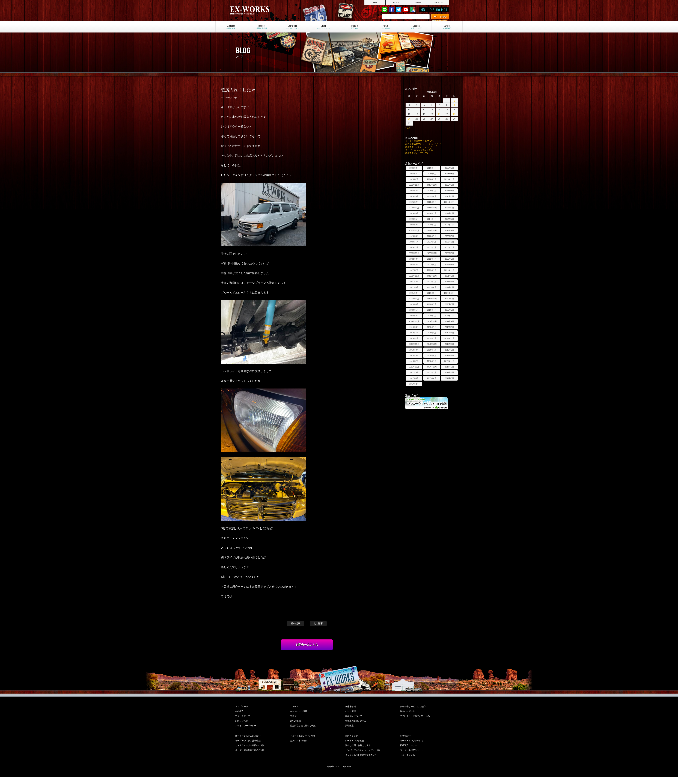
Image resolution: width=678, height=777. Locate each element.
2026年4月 (431, 174)
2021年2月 (414, 293)
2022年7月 (431, 259)
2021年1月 (431, 293)
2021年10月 (432, 276)
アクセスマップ (242, 716)
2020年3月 (449, 310)
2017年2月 (414, 384)
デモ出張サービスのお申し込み (415, 716)
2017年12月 (449, 361)
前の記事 (295, 623)
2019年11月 (414, 321)
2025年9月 (449, 185)
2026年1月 (431, 179)
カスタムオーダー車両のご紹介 (250, 745)
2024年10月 (432, 208)
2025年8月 (414, 190)
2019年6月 (449, 327)
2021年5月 (414, 287)
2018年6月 (449, 350)
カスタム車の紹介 (298, 740)
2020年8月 (414, 304)
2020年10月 (432, 299)
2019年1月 (431, 338)
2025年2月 (414, 202)
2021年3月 (449, 287)
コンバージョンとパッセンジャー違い (363, 750)
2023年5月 (414, 242)
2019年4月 (431, 333)
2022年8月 (414, 259)
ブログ (293, 716)
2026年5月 (414, 174)
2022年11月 (414, 253)
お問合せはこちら (307, 644)
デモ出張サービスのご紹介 (413, 706)
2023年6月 (449, 236)
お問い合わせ (241, 721)
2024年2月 (414, 225)
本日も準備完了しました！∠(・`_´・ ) (423, 144)
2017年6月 (449, 372)
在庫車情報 (350, 706)
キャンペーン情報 (298, 711)
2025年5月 (414, 196)
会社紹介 (239, 711)
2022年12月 (449, 247)
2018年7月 (431, 350)
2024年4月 (431, 219)
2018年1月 (431, 361)
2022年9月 (449, 253)
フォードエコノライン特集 (303, 736)
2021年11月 (414, 276)
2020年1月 (431, 316)
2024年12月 (449, 202)
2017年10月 (432, 367)
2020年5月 (414, 310)
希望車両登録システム (355, 721)
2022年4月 (431, 264)
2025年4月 (431, 196)
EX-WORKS (262, 10)
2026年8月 (414, 168)
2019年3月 (449, 333)
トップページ (241, 706)
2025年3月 (449, 196)
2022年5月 (414, 264)
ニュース (294, 706)
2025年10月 (432, 185)
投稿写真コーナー (408, 745)
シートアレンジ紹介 (354, 740)
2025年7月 (431, 190)
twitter (398, 9)
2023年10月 (432, 230)
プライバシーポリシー (245, 725)
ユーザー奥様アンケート (411, 750)
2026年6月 (449, 168)
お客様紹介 (405, 736)
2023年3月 (449, 242)
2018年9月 (449, 344)
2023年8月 (414, 236)
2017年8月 (414, 372)
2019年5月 (414, 333)
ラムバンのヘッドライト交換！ (420, 150)
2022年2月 (414, 270)
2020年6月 (449, 304)
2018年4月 (431, 355)
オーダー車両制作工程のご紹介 (250, 750)
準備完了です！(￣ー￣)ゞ (417, 153)
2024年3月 (449, 219)
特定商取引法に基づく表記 (303, 725)
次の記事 (318, 623)
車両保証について (353, 716)
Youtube (405, 9)
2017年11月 (414, 367)
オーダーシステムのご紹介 (248, 736)
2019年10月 (432, 321)
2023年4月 (431, 242)
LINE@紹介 (295, 721)
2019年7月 (431, 327)
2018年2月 (414, 361)
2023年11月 (414, 230)
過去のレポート (407, 711)
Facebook (391, 9)
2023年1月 (431, 247)
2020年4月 (431, 310)
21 (439, 114)
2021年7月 (431, 281)
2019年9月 (449, 321)
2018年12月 (449, 338)
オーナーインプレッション (413, 740)
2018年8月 (414, 350)
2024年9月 (449, 208)
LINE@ (384, 9)
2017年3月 (449, 378)
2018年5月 (414, 355)
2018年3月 (449, 355)
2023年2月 (414, 247)
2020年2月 (414, 316)
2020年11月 (414, 299)
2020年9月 (449, 299)
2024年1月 (431, 225)
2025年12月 (449, 179)
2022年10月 (432, 253)
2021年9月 (449, 276)
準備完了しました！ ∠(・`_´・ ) (420, 147)
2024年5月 (414, 219)
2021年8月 (414, 281)
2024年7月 (431, 213)
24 (409, 119)
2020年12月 (449, 293)
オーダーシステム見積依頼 (248, 740)
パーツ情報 (350, 711)
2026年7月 (431, 168)
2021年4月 (431, 287)
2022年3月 (449, 264)
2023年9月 (449, 230)
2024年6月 (449, 213)
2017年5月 (414, 378)
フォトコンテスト (408, 755)
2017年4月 (431, 378)
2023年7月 (431, 236)
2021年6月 (449, 281)
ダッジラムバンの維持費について (361, 755)
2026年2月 (414, 179)
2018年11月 (414, 344)
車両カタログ (351, 736)
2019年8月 (414, 327)
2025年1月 (431, 202)
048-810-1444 (438, 9)
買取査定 (349, 725)
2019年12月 (449, 316)
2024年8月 (414, 213)
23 (454, 114)
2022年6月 (449, 259)
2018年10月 (432, 344)
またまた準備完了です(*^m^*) (419, 141)
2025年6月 (449, 190)
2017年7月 (431, 372)
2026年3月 (449, 174)
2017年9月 (449, 367)
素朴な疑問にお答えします (358, 745)
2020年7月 (431, 304)
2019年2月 (414, 338)
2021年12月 (449, 270)
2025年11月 (414, 185)
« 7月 (407, 128)
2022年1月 (431, 270)
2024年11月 (414, 208)
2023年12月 (449, 225)
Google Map (412, 9)
